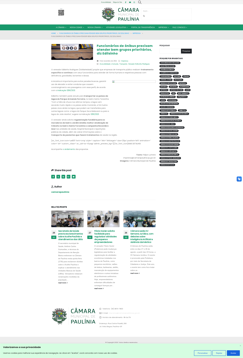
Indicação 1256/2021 (66, 90)
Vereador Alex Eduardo (179, 114)
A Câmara (60, 27)
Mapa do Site (117, 2)
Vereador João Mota (168, 151)
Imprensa (162, 27)
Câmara (186, 76)
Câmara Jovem (165, 80)
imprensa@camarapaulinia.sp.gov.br (124, 313)
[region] (121, 350)
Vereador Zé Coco (167, 165)
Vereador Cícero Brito (169, 117)
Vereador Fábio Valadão (169, 138)
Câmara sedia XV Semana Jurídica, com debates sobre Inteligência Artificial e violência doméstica (141, 236)
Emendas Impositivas (168, 83)
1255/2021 (95, 114)
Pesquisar (164, 45)
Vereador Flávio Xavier (169, 131)
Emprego (182, 83)
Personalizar (203, 353)
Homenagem (184, 87)
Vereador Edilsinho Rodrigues (139, 64)
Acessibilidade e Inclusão (109, 64)
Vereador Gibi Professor (169, 141)
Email (73, 176)
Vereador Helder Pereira (169, 144)
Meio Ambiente (183, 93)
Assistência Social (167, 66)
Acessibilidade (106, 2)
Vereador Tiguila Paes (168, 161)
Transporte (123, 64)
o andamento (69, 149)
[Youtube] (130, 2)
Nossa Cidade (76, 27)
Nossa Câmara (94, 27)
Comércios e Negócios (169, 73)
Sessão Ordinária (167, 107)
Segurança (172, 100)
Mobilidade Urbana (167, 97)
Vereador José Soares (168, 148)
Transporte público (168, 110)
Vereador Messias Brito (169, 155)
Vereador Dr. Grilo (167, 124)
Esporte (163, 87)
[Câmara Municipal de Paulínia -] (120, 14)
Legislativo (164, 93)
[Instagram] (134, 2)
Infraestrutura (176, 90)
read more (62, 283)
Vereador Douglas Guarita (170, 121)
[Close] (240, 345)
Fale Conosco (179, 27)
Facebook (53, 176)
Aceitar (233, 353)
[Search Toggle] (140, 2)
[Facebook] (125, 2)
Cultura (177, 76)
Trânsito (163, 114)
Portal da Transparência (143, 27)
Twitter (58, 176)
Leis (173, 93)
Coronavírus (165, 76)
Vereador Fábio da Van (168, 134)
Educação (178, 80)
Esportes (173, 87)
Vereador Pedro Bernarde (170, 158)
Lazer (188, 90)
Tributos (182, 110)
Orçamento (182, 97)
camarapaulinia (60, 192)
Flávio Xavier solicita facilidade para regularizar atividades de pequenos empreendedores (105, 236)
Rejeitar (219, 353)
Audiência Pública (167, 69)
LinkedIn (63, 176)
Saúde (162, 100)
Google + (68, 176)
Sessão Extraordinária (169, 104)
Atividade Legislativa (116, 27)
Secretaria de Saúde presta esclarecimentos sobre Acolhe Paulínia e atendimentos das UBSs (70, 235)
